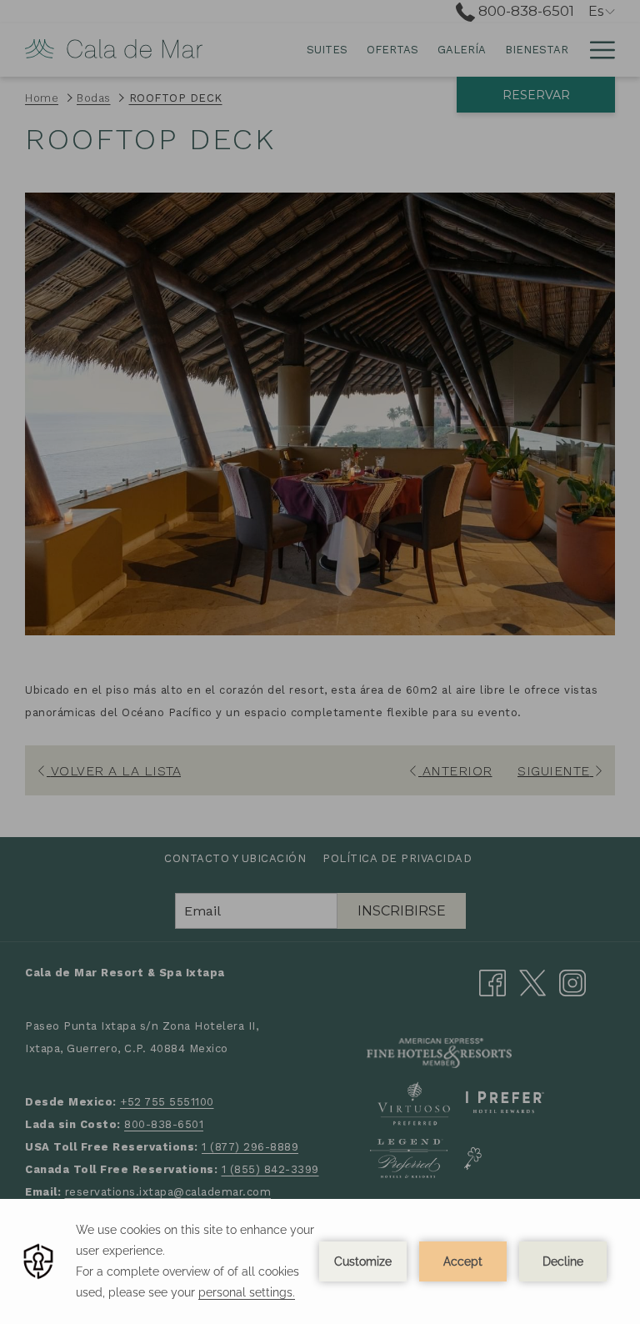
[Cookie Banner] (320, 1261)
